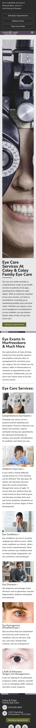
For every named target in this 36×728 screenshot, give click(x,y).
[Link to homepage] (10, 33)
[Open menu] (32, 32)
